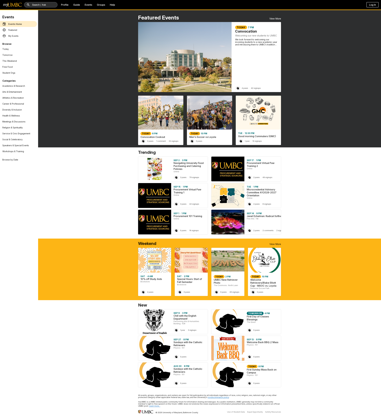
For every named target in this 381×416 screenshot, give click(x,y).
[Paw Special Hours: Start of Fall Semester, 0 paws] (179, 292)
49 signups (267, 177)
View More (275, 18)
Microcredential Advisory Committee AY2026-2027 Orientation (261, 192)
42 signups (256, 88)
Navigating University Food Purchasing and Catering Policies (189, 166)
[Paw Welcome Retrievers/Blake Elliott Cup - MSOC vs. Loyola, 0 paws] (253, 292)
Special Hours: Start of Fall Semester (189, 280)
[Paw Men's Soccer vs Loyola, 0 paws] (192, 141)
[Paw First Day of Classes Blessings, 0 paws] (249, 330)
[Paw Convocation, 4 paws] (238, 88)
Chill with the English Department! (185, 317)
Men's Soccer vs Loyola (202, 136)
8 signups (267, 204)
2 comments (268, 230)
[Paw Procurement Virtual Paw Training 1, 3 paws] (176, 204)
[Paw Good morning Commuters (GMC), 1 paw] (240, 141)
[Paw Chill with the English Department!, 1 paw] (176, 330)
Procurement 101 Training (188, 216)
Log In (372, 4)
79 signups (194, 177)
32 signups (173, 141)
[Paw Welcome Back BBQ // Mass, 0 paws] (249, 357)
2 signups (280, 230)
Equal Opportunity (255, 412)
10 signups (257, 141)
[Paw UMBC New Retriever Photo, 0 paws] (216, 292)
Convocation (246, 31)
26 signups (234, 292)
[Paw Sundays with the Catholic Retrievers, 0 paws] (176, 357)
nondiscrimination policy (218, 397)
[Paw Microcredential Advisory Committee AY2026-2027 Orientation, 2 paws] (249, 204)
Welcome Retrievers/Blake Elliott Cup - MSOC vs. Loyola (263, 282)
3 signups (192, 330)
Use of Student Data (236, 412)
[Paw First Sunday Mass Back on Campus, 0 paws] (249, 383)
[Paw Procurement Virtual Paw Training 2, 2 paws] (249, 177)
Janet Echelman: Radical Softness (265, 216)
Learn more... (154, 406)
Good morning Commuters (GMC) (257, 136)
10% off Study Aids (151, 279)
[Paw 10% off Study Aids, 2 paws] (143, 292)
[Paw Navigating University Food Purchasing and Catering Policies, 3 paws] (176, 177)
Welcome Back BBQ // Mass (262, 342)
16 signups (194, 230)
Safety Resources (273, 412)
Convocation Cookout (152, 136)
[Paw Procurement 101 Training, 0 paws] (176, 230)
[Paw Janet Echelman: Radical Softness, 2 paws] (249, 230)
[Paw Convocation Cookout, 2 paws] (143, 141)
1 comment (161, 141)
